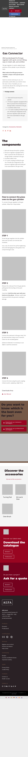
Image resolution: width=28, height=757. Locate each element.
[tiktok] (7, 686)
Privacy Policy (5, 667)
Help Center (5, 648)
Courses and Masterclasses (9, 657)
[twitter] (13, 686)
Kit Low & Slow (19, 498)
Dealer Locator (6, 678)
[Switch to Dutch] (21, 697)
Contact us (5, 676)
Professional (5, 628)
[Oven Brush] (7, 509)
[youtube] (6, 686)
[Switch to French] (16, 697)
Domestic (19, 127)
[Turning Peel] (7, 489)
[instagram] (2, 686)
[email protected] (7, 618)
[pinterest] (9, 686)
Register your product (8, 644)
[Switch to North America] (6, 697)
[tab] (15, 92)
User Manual (7, 394)
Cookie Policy (5, 669)
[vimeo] (15, 686)
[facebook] (4, 686)
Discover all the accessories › (14, 479)
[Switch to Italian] (11, 697)
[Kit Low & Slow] (20, 489)
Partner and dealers (7, 646)
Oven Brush (7, 516)
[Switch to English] (9, 697)
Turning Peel (7, 497)
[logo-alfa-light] (4, 8)
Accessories (12, 127)
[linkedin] (11, 686)
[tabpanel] (15, 108)
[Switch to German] (14, 697)
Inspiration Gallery (7, 659)
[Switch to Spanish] (19, 697)
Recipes (4, 655)
